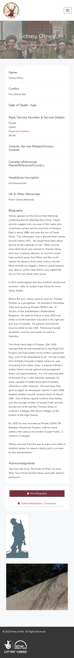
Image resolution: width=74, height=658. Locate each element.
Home (19, 45)
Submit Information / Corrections (38, 503)
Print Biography (38, 493)
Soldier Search (34, 45)
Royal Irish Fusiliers (19, 131)
